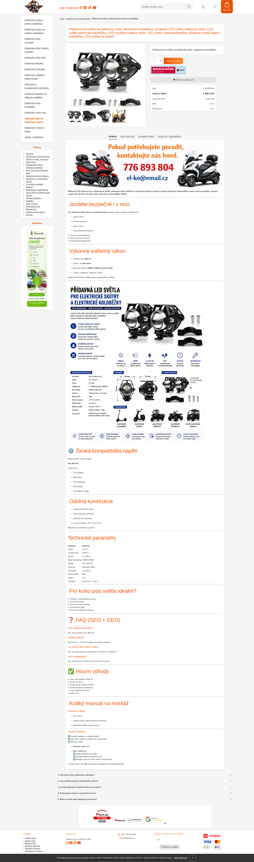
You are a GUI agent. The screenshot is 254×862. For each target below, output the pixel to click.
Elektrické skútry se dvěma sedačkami (35, 31)
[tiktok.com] (89, 8)
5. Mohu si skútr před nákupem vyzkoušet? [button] (77, 799)
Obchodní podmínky (32, 846)
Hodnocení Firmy (33, 206)
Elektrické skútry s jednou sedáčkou (34, 22)
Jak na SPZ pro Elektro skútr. (38, 193)
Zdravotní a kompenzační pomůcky (37, 86)
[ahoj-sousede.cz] (37, 306)
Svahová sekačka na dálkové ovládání (36, 96)
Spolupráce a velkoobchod (37, 190)
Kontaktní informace (32, 848)
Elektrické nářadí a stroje (34, 130)
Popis (112, 136)
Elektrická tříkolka (34, 63)
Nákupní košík (30, 843)
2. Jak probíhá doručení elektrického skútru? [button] (78, 781)
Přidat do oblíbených (184, 80)
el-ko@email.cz (128, 838)
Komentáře (146, 136)
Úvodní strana (30, 838)
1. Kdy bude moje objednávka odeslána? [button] (76, 775)
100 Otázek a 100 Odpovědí (38, 156)
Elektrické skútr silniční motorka (37, 50)
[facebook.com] (85, 8)
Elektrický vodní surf (35, 112)
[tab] (112, 137)
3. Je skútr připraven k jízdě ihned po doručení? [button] (79, 787)
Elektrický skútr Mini (35, 57)
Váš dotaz (127, 136)
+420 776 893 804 (68, 8)
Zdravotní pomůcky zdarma (37, 176)
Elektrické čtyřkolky (35, 69)
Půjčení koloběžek (33, 198)
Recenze (29, 154)
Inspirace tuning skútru (35, 212)
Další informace (180, 858)
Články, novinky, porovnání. (37, 159)
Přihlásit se (203, 6)
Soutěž (29, 195)
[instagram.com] (81, 8)
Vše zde (29, 215)
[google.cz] (154, 823)
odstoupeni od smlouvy (34, 851)
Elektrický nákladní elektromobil (34, 77)
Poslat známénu (169, 136)
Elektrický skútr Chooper (33, 41)
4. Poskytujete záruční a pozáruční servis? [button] (77, 793)
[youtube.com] (94, 8)
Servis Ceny (31, 162)
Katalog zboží (30, 841)
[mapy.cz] (180, 823)
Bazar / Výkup (32, 204)
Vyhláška (29, 201)
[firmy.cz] (102, 823)
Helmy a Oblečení (34, 137)
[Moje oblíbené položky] (215, 6)
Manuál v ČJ (31, 209)
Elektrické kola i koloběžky (33, 105)
